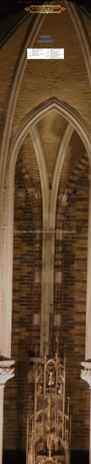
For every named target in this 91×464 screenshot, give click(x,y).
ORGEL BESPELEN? (45, 36)
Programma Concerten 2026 (45, 41)
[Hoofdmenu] (75, 2)
